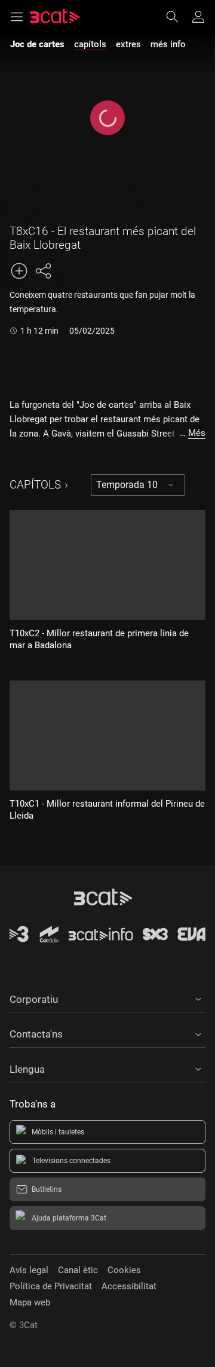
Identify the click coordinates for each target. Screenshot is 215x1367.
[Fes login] (198, 17)
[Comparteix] (43, 270)
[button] (107, 997)
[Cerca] (178, 17)
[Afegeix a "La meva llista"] (19, 270)
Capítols (35, 485)
